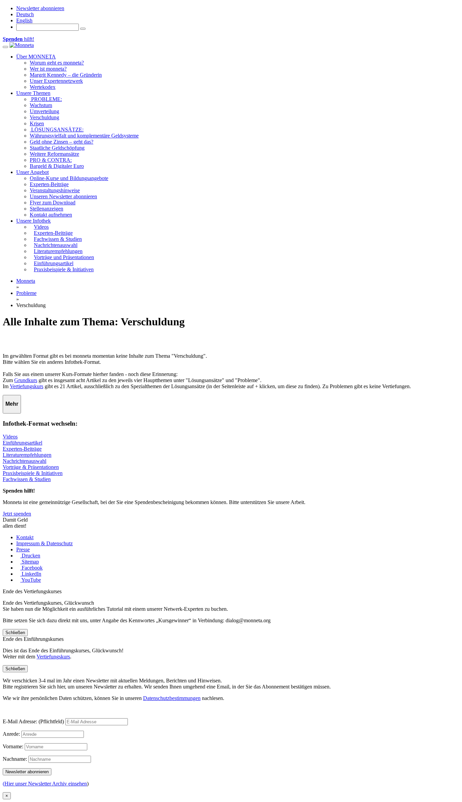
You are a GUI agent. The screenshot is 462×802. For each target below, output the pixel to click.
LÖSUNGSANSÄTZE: (57, 129)
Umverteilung (44, 111)
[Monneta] (21, 45)
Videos (10, 437)
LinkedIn (30, 574)
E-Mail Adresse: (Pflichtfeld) (33, 721)
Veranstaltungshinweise (55, 190)
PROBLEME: (46, 99)
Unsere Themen (33, 93)
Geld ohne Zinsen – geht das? (61, 142)
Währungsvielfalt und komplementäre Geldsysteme (84, 136)
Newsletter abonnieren (40, 8)
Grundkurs (25, 380)
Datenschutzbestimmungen (172, 698)
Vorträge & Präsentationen (31, 467)
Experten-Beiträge (49, 184)
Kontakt (24, 537)
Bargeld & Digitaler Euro (57, 166)
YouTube (30, 580)
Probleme (26, 293)
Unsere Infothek (33, 221)
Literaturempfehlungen (27, 455)
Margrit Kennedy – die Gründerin (66, 75)
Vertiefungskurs (26, 386)
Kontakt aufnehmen (51, 215)
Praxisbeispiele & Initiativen (33, 473)
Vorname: (13, 746)
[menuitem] (25, 14)
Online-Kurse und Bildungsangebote (69, 178)
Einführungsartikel (22, 443)
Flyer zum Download (52, 202)
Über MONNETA (36, 56)
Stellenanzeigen (46, 208)
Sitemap (29, 562)
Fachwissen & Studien (27, 479)
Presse (23, 549)
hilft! (18, 39)
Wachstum (41, 105)
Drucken (30, 555)
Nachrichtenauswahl (24, 461)
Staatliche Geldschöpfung (57, 148)
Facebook (31, 568)
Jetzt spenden (17, 514)
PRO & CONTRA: (51, 160)
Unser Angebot (32, 172)
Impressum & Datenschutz (44, 543)
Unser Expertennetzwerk (56, 81)
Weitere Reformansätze (54, 154)
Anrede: (11, 734)
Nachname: (15, 759)
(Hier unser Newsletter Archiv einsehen (45, 783)
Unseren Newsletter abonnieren (63, 196)
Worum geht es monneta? (57, 63)
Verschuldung (44, 117)
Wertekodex (42, 87)
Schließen (15, 632)
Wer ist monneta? (48, 69)
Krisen (37, 123)
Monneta (25, 281)
